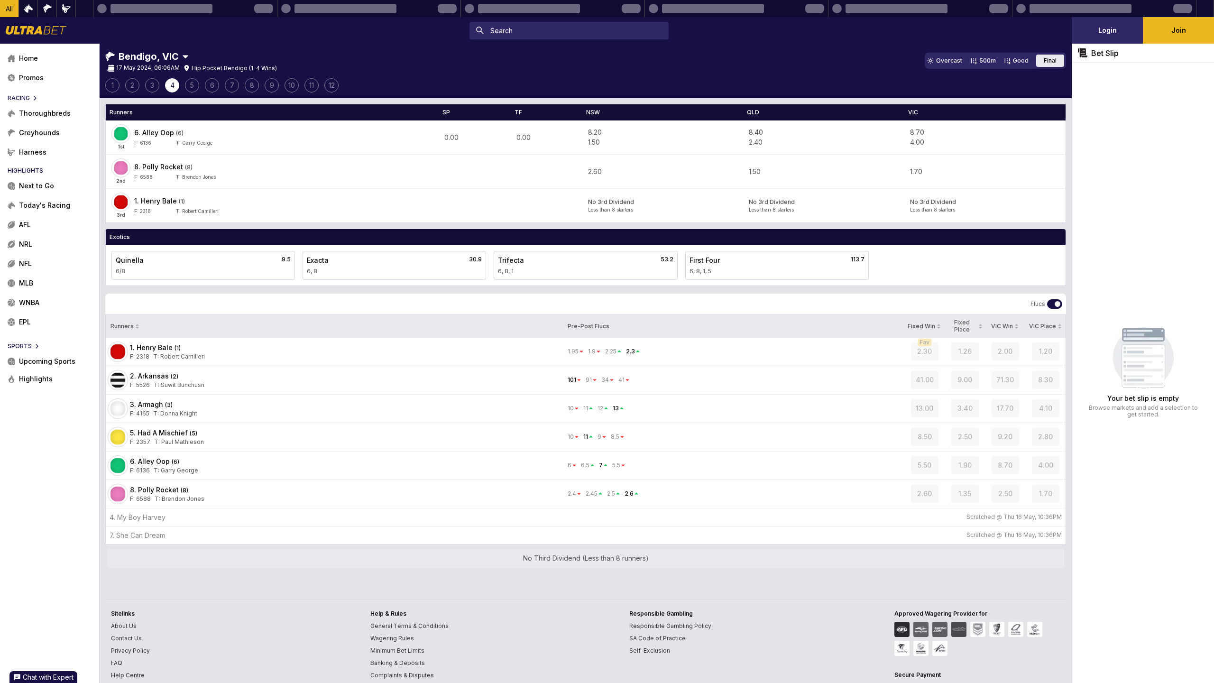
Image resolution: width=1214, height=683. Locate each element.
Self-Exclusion (649, 650)
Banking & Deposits (397, 662)
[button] (9, 8)
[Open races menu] (185, 56)
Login (1107, 30)
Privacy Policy (130, 650)
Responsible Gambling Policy (670, 625)
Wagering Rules (392, 638)
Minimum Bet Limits (397, 650)
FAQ (116, 662)
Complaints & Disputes (402, 675)
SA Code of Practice (657, 638)
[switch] (1054, 304)
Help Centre (128, 675)
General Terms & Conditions (409, 625)
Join (1178, 30)
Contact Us (126, 638)
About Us (124, 625)
